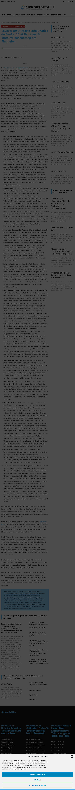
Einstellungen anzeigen (37, 785)
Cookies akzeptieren (37, 774)
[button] (72, 756)
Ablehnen (37, 780)
